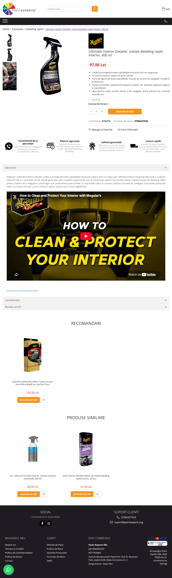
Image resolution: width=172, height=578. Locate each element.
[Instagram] (49, 523)
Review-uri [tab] (13, 306)
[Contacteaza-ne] (165, 21)
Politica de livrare (13, 556)
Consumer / (19, 29)
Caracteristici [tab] (12, 300)
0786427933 (128, 517)
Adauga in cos (124, 111)
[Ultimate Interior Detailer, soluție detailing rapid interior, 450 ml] (50, 65)
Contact (9, 560)
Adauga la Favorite (101, 129)
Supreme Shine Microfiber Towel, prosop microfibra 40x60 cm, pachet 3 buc (32, 383)
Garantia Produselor (57, 552)
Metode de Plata (55, 544)
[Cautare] (95, 9)
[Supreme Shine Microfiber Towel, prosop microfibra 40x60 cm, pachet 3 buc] (32, 355)
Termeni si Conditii (14, 548)
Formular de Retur (56, 556)
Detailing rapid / (35, 29)
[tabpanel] (50, 65)
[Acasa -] (19, 9)
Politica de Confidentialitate (19, 552)
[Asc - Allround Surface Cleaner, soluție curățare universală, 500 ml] (32, 449)
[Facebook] (42, 523)
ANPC (50, 560)
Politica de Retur (55, 548)
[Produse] (5, 21)
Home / (7, 29)
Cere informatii (129, 129)
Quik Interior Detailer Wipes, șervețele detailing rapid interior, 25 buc (86, 477)
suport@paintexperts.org (128, 522)
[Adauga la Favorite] (44, 400)
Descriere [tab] (10, 167)
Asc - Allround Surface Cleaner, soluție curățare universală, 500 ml (33, 477)
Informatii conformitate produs (22, 290)
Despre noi (10, 544)
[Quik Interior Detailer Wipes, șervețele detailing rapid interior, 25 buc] (86, 449)
